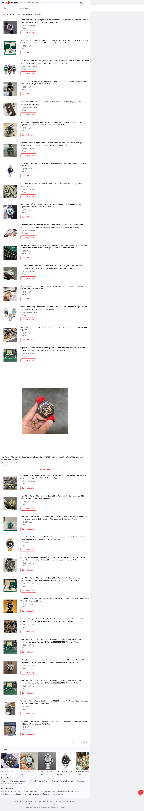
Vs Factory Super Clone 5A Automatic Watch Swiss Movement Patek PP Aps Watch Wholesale (51, 185)
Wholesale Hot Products (46, 801)
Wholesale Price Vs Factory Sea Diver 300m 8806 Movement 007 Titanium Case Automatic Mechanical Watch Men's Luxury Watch (54, 702)
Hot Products (19, 801)
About (30, 804)
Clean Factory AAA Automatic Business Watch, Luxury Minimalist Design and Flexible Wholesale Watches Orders (51, 103)
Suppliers (24, 8)
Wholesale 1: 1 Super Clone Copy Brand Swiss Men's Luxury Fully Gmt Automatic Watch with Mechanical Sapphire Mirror (54, 599)
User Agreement (39, 804)
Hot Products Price (31, 801)
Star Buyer (59, 801)
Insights (72, 801)
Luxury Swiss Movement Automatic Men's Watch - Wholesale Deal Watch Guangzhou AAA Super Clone (53, 328)
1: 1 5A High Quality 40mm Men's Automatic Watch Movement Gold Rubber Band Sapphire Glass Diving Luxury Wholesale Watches (53, 82)
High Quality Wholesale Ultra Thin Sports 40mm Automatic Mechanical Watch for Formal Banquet (53, 164)
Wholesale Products (17, 781)
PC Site (66, 801)
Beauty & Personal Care (38, 781)
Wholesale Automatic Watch (62, 781)
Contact (59, 804)
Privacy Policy (50, 804)
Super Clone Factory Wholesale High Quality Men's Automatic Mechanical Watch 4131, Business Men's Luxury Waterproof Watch (52, 497)
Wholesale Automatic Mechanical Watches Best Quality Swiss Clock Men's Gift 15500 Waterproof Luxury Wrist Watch (52, 287)
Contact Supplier (28, 32)
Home (3, 781)
